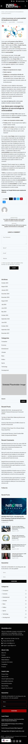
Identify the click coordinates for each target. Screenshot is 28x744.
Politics (15, 607)
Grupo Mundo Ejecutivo (8, 737)
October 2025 (4, 283)
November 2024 (5, 297)
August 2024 (4, 301)
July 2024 (3, 304)
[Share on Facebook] (15, 199)
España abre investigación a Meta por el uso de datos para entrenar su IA (13, 481)
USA (10, 1)
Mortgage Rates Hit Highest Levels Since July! (12, 731)
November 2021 (5, 333)
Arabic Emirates (17, 1)
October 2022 (4, 326)
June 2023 (4, 322)
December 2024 (5, 293)
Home (2, 11)
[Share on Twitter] (18, 199)
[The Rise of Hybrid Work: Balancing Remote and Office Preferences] (5, 529)
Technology (15, 614)
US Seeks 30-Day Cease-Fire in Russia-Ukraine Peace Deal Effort (19, 546)
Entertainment (15, 597)
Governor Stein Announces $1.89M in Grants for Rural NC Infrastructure (18, 537)
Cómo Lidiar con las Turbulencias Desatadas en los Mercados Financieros (13, 447)
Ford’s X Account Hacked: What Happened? (12, 728)
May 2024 (3, 311)
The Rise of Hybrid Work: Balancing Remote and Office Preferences (18, 528)
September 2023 (5, 319)
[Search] (25, 6)
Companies (15, 590)
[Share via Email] (4, 202)
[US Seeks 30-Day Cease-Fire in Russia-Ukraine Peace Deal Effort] (5, 547)
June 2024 (4, 308)
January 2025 (4, 290)
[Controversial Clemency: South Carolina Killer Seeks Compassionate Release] (5, 556)
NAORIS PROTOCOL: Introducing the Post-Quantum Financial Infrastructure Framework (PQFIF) (12, 411)
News (15, 604)
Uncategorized (15, 617)
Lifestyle (15, 600)
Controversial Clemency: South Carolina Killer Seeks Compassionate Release (19, 555)
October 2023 (4, 315)
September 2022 (5, 329)
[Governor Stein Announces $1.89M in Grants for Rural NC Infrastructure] (5, 538)
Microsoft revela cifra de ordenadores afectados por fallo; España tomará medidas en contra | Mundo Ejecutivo (13, 454)
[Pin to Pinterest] (21, 199)
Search (3, 398)
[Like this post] (11, 199)
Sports (15, 610)
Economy (15, 594)
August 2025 (4, 286)
